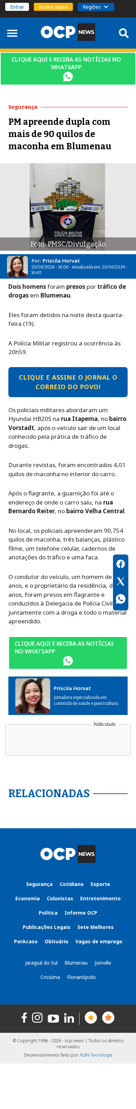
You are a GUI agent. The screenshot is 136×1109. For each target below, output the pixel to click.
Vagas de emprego (98, 941)
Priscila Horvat (61, 260)
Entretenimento (100, 898)
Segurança (39, 884)
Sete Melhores (95, 927)
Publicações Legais (46, 927)
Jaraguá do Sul (41, 962)
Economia (27, 898)
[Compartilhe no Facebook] (120, 565)
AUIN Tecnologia (96, 1055)
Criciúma (50, 977)
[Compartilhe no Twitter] (120, 582)
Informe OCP (81, 912)
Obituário (56, 941)
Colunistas (60, 898)
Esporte (100, 884)
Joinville (103, 962)
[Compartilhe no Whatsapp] (120, 600)
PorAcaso (26, 941)
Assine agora (53, 6)
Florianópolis (81, 977)
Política (48, 912)
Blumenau (76, 962)
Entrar (17, 6)
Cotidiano (72, 884)
